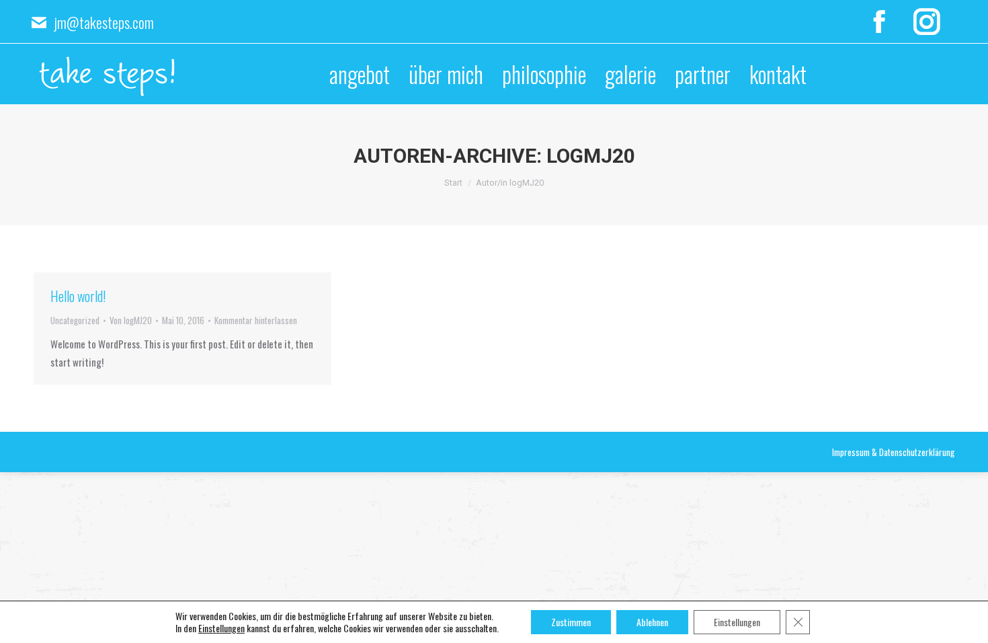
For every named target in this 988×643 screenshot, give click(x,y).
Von (131, 320)
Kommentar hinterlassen (255, 320)
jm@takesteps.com (104, 22)
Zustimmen (571, 622)
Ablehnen (652, 622)
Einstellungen (221, 628)
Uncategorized (74, 320)
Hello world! (78, 296)
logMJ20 (590, 155)
